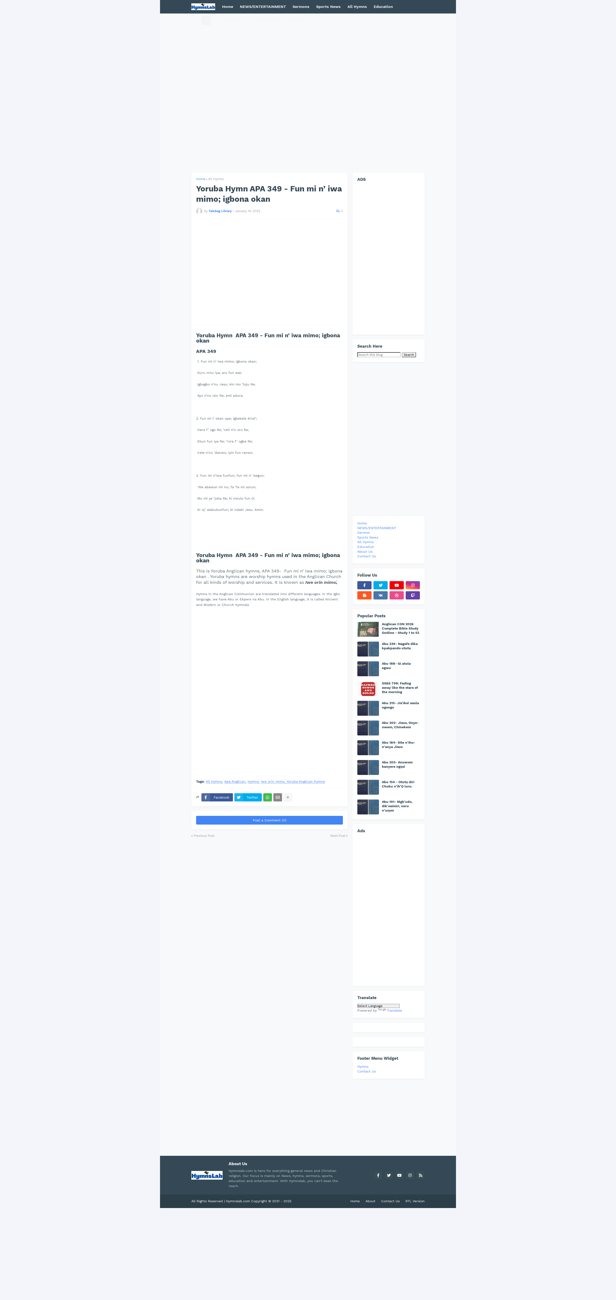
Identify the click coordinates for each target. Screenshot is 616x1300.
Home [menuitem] (227, 6)
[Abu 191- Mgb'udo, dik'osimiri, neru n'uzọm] (368, 807)
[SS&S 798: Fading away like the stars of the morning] (368, 688)
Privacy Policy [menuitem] (266, 20)
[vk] (380, 595)
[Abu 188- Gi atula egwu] (368, 668)
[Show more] (287, 797)
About (370, 1201)
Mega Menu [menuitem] (233, 20)
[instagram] (413, 585)
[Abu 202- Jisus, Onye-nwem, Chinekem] (368, 728)
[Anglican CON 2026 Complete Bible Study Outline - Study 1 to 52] (368, 629)
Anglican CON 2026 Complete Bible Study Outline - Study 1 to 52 (400, 628)
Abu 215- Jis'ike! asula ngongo (400, 705)
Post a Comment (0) (269, 820)
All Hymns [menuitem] (357, 6)
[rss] (421, 1175)
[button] (196, 20)
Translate (394, 1010)
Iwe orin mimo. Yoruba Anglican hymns (293, 781)
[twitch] (413, 595)
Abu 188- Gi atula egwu (396, 666)
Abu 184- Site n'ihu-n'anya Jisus (398, 745)
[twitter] (380, 585)
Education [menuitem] (383, 6)
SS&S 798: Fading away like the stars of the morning (400, 687)
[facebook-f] (364, 585)
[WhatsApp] (267, 797)
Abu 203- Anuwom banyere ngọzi (397, 764)
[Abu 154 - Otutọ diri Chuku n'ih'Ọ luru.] (368, 787)
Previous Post (204, 835)
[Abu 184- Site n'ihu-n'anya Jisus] (368, 747)
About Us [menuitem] (364, 551)
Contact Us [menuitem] (297, 20)
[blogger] (364, 595)
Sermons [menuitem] (301, 6)
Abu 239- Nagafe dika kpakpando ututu (400, 646)
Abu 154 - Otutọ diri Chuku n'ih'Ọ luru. (398, 784)
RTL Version (415, 1201)
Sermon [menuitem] (363, 532)
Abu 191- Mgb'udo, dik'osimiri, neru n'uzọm (397, 806)
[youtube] (397, 585)
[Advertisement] (308, 93)
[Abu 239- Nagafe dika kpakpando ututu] (368, 649)
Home (200, 179)
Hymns (253, 781)
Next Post (337, 835)
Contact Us (366, 1071)
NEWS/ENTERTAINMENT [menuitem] (263, 6)
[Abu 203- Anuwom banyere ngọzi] (368, 767)
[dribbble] (397, 595)
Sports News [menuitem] (328, 6)
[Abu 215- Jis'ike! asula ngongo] (368, 708)
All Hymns (216, 179)
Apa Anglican (234, 781)
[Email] (277, 797)
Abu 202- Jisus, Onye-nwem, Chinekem (400, 725)
